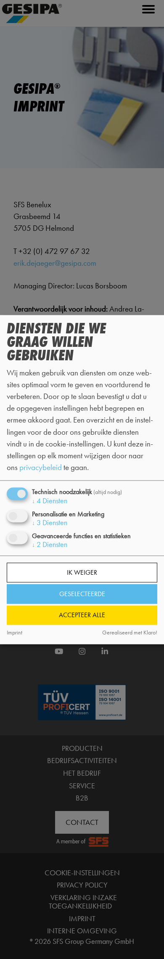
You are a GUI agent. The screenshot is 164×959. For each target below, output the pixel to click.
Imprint (14, 633)
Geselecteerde (82, 594)
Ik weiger (82, 573)
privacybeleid (40, 467)
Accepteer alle (82, 615)
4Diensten (49, 501)
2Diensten (49, 545)
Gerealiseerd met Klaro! (129, 633)
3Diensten (49, 523)
